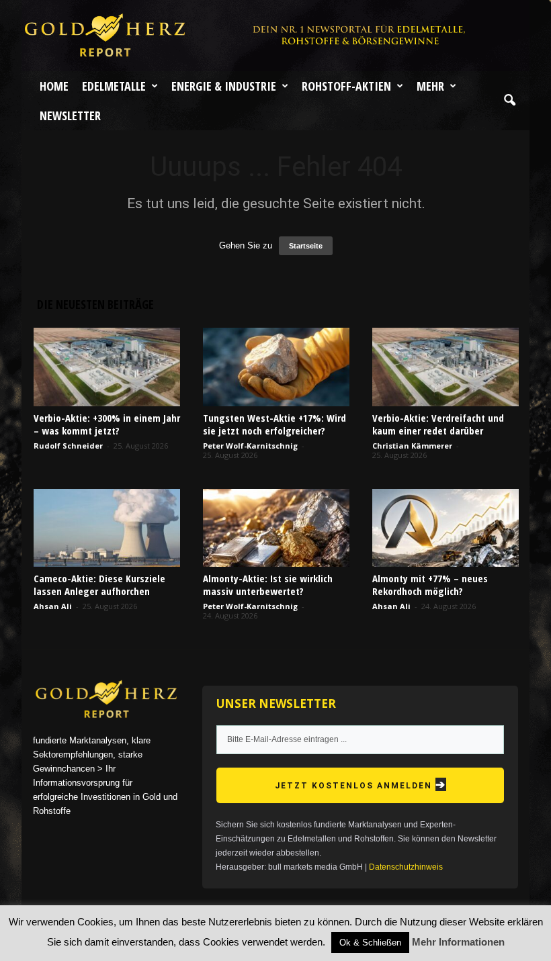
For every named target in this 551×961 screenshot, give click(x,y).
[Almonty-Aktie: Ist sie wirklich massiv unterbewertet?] (276, 528)
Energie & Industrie (223, 86)
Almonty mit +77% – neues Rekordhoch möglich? (430, 584)
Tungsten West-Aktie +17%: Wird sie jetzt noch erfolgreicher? (274, 424)
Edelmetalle (114, 86)
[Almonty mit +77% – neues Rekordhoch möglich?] (445, 528)
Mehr (430, 86)
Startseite (306, 246)
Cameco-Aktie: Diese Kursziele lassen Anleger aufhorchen (99, 584)
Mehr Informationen (458, 942)
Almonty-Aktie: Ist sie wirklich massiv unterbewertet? (268, 584)
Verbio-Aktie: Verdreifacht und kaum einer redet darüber (438, 424)
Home (54, 86)
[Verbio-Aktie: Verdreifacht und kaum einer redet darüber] (445, 367)
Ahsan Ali (53, 606)
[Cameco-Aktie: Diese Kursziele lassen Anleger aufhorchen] (107, 528)
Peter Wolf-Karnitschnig (250, 446)
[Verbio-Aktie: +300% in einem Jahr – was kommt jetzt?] (107, 367)
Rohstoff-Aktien (346, 86)
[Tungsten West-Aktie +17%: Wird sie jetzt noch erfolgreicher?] (276, 367)
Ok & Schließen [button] (370, 942)
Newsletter (70, 115)
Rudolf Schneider (68, 446)
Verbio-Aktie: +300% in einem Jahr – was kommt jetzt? (107, 424)
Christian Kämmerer (412, 446)
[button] (509, 101)
